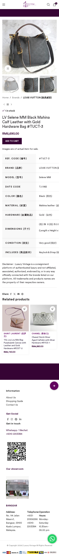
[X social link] (14, 294)
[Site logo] (29, 4)
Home (5, 98)
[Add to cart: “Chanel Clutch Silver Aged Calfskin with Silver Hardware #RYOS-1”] (52, 309)
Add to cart (12, 141)
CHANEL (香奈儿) (40, 334)
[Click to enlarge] (8, 68)
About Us (11, 397)
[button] (54, 385)
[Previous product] (4, 104)
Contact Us (12, 405)
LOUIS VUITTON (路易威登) (37, 98)
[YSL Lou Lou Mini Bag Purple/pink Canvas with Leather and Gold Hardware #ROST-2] (15, 318)
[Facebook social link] (11, 294)
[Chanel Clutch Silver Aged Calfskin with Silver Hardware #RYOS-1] (43, 318)
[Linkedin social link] (20, 419)
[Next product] (11, 104)
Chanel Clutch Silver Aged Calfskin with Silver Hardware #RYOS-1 (43, 340)
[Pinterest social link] (22, 294)
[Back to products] (8, 104)
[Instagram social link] (12, 419)
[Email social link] (18, 294)
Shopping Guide (14, 401)
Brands (16, 98)
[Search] (48, 5)
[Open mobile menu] (4, 5)
